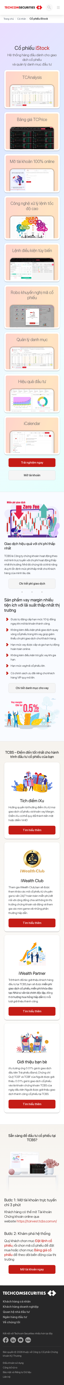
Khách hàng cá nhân (17, 1301)
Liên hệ (6, 1376)
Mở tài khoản (32, 475)
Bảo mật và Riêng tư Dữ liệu (17, 1372)
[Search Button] (49, 7)
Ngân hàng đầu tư (15, 1317)
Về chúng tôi (11, 1322)
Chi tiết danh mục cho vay (32, 688)
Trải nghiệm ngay (32, 462)
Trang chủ (9, 18)
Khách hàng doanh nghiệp (21, 1306)
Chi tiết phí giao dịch (32, 583)
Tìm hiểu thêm (32, 830)
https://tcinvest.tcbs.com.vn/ (37, 1221)
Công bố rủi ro (10, 1367)
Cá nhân (21, 18)
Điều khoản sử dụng (13, 1362)
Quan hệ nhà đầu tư (16, 1312)
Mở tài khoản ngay (32, 1269)
